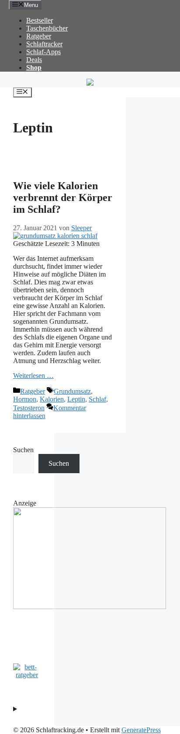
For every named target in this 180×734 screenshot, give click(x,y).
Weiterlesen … (33, 375)
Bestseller (39, 20)
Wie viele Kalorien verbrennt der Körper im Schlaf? (62, 197)
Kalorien (52, 399)
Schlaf (97, 399)
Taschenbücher (47, 28)
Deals (34, 59)
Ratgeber (38, 36)
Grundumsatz (72, 391)
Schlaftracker (44, 44)
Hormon (24, 399)
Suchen (23, 450)
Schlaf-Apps (43, 51)
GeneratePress (141, 730)
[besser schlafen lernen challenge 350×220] (89, 606)
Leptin (76, 399)
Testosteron (29, 408)
